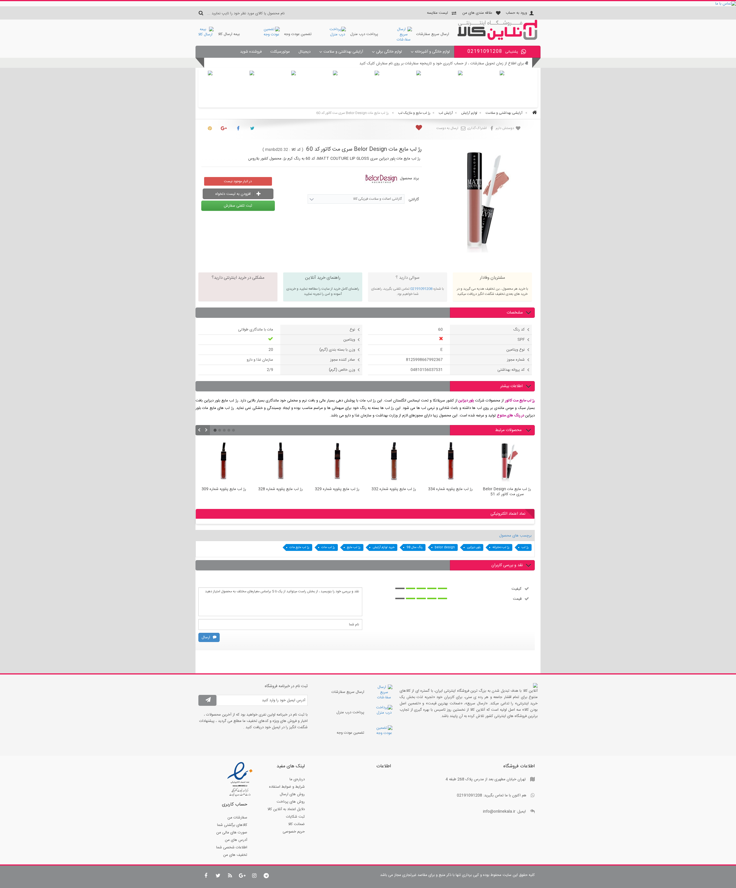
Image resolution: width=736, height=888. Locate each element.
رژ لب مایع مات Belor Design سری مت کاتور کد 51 (507, 492)
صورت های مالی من (231, 832)
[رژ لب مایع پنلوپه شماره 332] (393, 462)
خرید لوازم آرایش (383, 547)
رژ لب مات (328, 547)
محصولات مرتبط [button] (509, 430)
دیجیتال (304, 52)
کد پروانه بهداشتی (511, 370)
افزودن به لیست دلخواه (233, 194)
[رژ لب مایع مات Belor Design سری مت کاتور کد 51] (507, 462)
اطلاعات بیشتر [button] (511, 386)
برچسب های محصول (515, 536)
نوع (352, 329)
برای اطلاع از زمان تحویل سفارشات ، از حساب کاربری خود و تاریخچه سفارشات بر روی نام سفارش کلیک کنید (441, 63)
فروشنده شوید (251, 52)
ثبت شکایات (295, 817)
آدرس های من (236, 840)
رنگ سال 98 (415, 547)
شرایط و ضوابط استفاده (287, 787)
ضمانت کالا (296, 824)
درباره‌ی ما (297, 779)
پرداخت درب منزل (364, 34)
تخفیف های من (235, 855)
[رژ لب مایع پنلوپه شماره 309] (223, 462)
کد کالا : (295, 149)
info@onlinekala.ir (499, 811)
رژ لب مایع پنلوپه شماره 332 (393, 489)
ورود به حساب (516, 13)
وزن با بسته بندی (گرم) (337, 350)
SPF (521, 340)
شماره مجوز (516, 360)
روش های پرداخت (291, 802)
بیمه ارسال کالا (229, 34)
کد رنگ (519, 329)
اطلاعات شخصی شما (231, 847)
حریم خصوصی (294, 832)
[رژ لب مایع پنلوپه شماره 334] (450, 462)
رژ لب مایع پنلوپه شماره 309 (224, 489)
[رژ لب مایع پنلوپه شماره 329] (337, 462)
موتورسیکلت (280, 52)
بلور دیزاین (473, 547)
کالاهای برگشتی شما (232, 825)
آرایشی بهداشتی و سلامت (343, 52)
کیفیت (516, 588)
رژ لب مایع (354, 547)
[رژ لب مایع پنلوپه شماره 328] (280, 462)
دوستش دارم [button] (505, 128)
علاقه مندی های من (477, 13)
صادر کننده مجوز (342, 360)
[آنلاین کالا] (497, 39)
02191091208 (421, 289)
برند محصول (409, 178)
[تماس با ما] (368, 3)
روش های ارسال (292, 794)
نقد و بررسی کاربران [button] (507, 565)
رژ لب (525, 547)
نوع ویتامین (515, 350)
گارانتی (413, 199)
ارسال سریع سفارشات (432, 34)
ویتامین (349, 340)
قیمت (517, 598)
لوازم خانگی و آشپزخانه (432, 52)
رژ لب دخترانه (500, 547)
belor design (445, 547)
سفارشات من (237, 817)
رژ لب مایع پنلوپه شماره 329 (337, 489)
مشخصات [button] (515, 312)
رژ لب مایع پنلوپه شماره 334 (450, 489)
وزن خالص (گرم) (342, 370)
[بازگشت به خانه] (533, 113)
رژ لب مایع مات (299, 547)
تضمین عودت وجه (298, 34)
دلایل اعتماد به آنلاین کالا (286, 809)
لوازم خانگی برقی (389, 52)
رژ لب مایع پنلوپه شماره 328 (280, 489)
